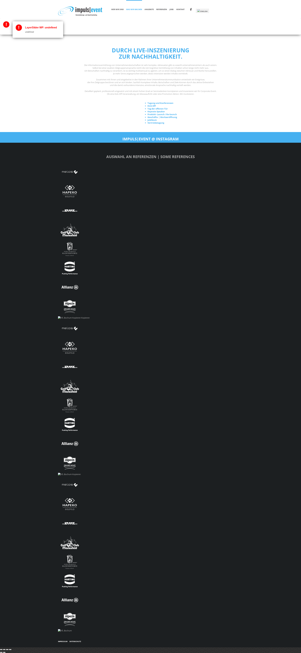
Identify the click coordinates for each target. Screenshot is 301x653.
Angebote (149, 9)
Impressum (62, 641)
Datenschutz (75, 641)
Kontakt (180, 9)
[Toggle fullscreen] (7, 649)
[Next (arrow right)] (4, 652)
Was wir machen (134, 9)
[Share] (4, 649)
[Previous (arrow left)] (1, 652)
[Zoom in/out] (10, 649)
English (203, 11)
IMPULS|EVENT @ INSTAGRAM (150, 138)
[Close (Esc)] (1, 649)
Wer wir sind (117, 9)
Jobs (171, 9)
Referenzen (161, 9)
